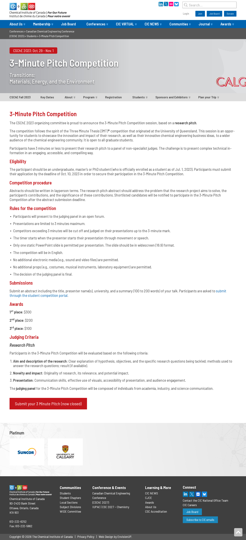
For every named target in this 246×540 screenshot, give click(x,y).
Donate (230, 13)
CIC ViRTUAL (125, 24)
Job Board (214, 13)
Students (138, 97)
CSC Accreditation (156, 511)
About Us (16, 24)
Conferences (95, 24)
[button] (48, 403)
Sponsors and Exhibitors (171, 97)
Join (200, 13)
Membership (41, 24)
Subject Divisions (70, 507)
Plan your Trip (207, 97)
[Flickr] (198, 494)
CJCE (148, 498)
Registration (113, 97)
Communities (178, 24)
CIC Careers (190, 505)
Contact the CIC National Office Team (205, 500)
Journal (204, 24)
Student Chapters (70, 498)
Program (89, 97)
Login (186, 13)
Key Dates (47, 97)
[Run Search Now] (186, 5)
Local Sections (69, 502)
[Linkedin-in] (185, 494)
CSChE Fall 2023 (20, 97)
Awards (225, 24)
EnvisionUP (124, 537)
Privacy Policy (85, 537)
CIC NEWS (152, 24)
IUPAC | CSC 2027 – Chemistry (110, 507)
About (69, 97)
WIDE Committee (70, 511)
